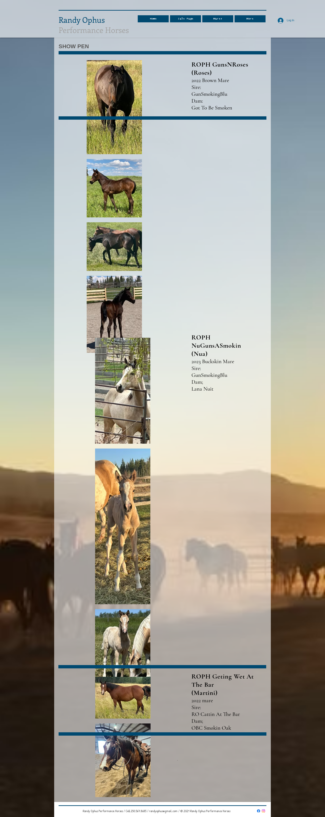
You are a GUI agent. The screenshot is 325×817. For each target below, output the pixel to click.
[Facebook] (258, 811)
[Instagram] (263, 811)
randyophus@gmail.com (163, 811)
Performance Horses (94, 24)
